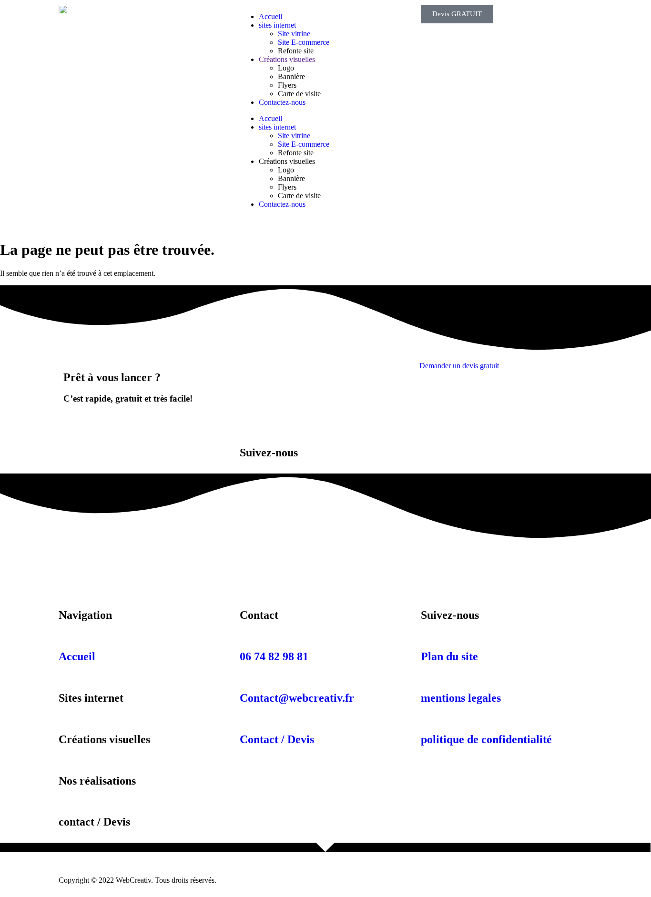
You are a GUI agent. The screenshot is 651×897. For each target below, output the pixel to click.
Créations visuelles (287, 59)
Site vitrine (294, 34)
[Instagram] (96, 557)
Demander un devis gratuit (459, 366)
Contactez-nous (282, 102)
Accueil (270, 16)
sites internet (277, 25)
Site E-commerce (303, 42)
